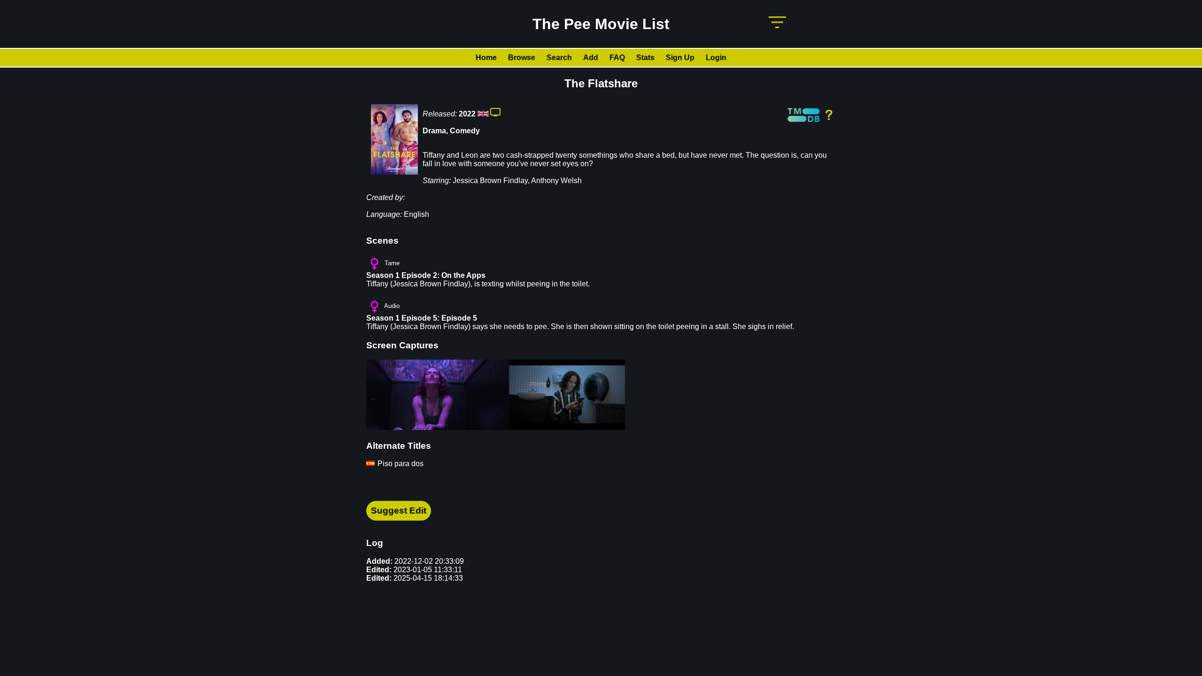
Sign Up (680, 57)
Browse (521, 57)
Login (716, 57)
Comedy (465, 131)
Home (486, 57)
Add (590, 57)
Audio (392, 305)
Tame (392, 263)
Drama (434, 131)
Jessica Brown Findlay (490, 180)
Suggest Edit (398, 510)
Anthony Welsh (556, 180)
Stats (645, 57)
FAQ (617, 57)
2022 (467, 114)
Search (559, 57)
